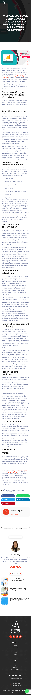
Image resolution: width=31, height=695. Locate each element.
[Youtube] (19, 567)
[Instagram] (14, 567)
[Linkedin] (17, 567)
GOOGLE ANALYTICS (8, 491)
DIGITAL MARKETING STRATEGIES (17, 490)
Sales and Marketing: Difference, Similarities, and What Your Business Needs (19, 599)
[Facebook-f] (11, 567)
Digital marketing (8, 489)
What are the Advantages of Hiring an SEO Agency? (18, 579)
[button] (8, 495)
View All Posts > (15, 514)
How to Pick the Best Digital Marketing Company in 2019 (18, 589)
